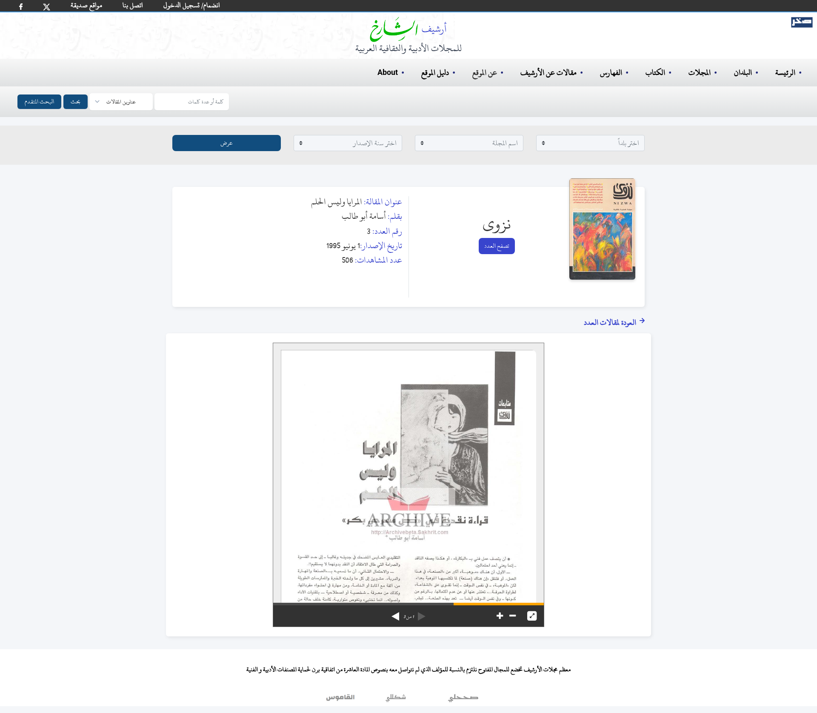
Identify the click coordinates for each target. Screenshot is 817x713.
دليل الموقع (435, 73)
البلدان (743, 73)
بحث (75, 101)
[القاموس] (341, 699)
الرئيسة (785, 73)
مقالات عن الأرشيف (548, 73)
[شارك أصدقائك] (21, 6)
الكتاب (655, 73)
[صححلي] (463, 699)
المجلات (699, 73)
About (387, 72)
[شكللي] (395, 699)
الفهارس (611, 73)
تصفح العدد (496, 246)
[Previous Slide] (422, 613)
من (408, 617)
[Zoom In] (500, 616)
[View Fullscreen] (531, 616)
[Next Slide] (395, 613)
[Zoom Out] (512, 616)
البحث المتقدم (39, 101)
